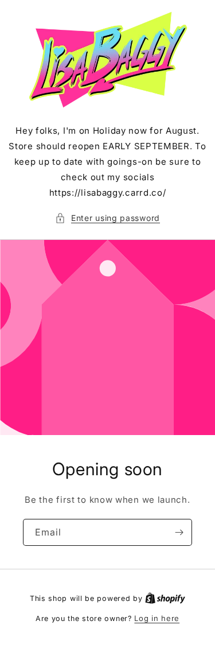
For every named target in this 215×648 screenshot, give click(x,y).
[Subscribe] (178, 532)
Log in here (156, 618)
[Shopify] (165, 598)
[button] (107, 218)
